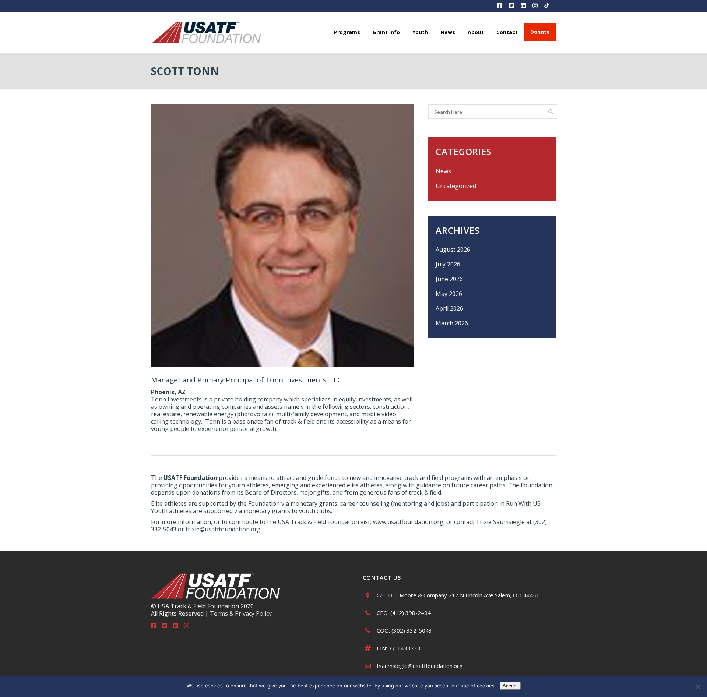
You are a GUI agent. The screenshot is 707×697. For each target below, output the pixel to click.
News (443, 171)
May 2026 (449, 294)
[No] (697, 686)
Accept (510, 686)
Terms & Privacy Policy (241, 613)
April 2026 (449, 308)
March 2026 (452, 323)
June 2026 (449, 279)
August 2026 (453, 249)
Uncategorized (456, 186)
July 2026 (448, 264)
